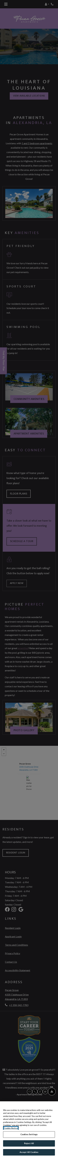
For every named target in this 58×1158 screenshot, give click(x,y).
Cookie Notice (11, 1128)
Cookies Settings (29, 1134)
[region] (29, 1129)
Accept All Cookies (29, 1152)
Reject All (29, 1143)
